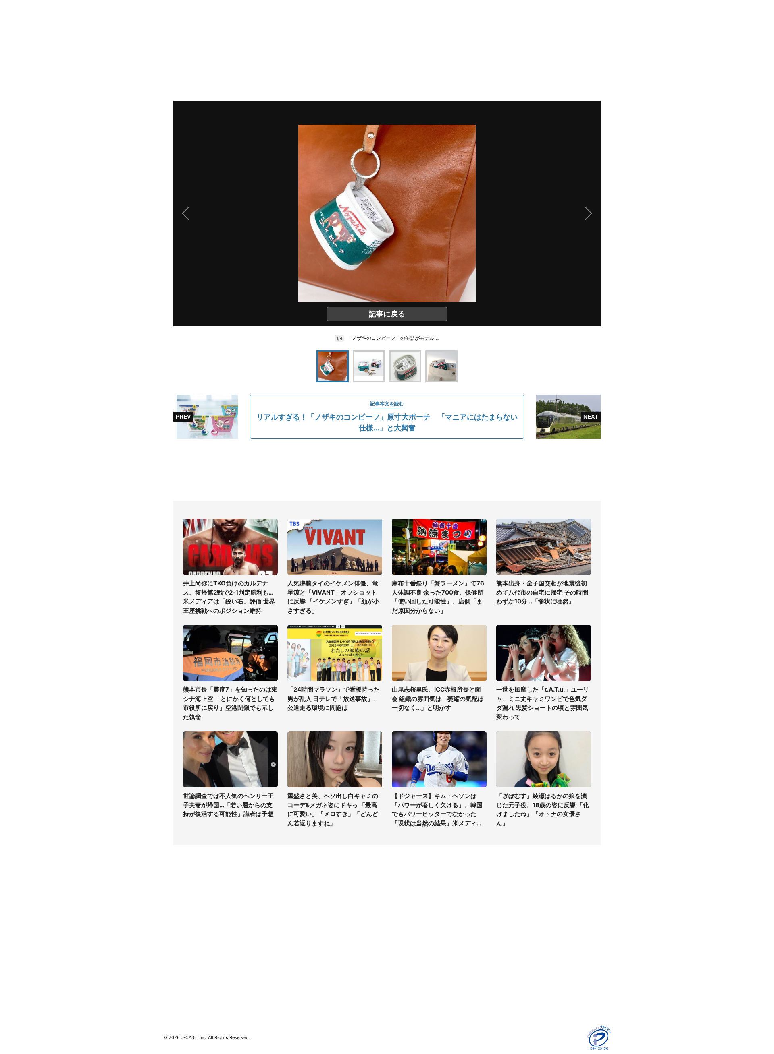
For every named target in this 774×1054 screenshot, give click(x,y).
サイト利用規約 (519, 919)
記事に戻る (387, 314)
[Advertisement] (387, 470)
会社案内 (398, 907)
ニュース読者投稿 (409, 942)
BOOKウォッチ (294, 947)
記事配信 (510, 977)
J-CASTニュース (296, 907)
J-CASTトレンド (296, 919)
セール (171, 966)
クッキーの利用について (530, 954)
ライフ (171, 907)
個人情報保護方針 (521, 907)
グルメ (171, 919)
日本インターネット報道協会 (535, 1001)
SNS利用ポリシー (522, 931)
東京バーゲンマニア (300, 959)
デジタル (174, 931)
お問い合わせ (404, 931)
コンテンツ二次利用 (524, 989)
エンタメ (174, 954)
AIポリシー (513, 942)
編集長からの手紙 (409, 954)
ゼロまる (286, 982)
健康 (169, 942)
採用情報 (398, 919)
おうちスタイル (183, 982)
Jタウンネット (293, 970)
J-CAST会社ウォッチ (302, 931)
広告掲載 (510, 966)
